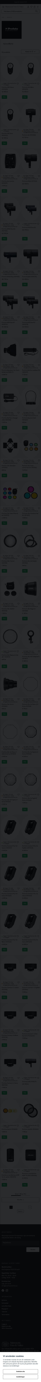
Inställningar (20, 1377)
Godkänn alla (20, 1371)
